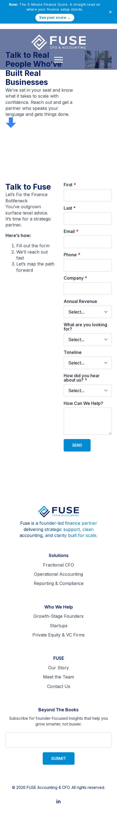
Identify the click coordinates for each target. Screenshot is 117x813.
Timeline (73, 352)
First (70, 185)
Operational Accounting (58, 574)
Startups (58, 625)
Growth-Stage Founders (58, 616)
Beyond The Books (58, 709)
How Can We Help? (83, 403)
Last (70, 208)
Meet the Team (58, 677)
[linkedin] (58, 801)
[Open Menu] (58, 60)
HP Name (11, 711)
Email (71, 231)
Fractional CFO (58, 565)
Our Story (58, 667)
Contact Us (58, 686)
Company (75, 278)
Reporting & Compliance (59, 583)
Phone (72, 254)
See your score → (54, 17)
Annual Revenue (80, 301)
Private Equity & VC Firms (58, 635)
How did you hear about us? (82, 377)
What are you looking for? (85, 326)
